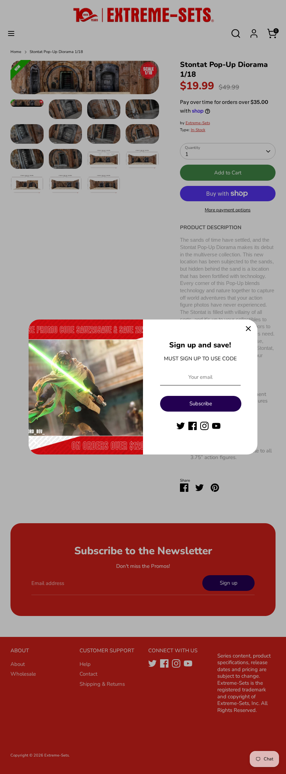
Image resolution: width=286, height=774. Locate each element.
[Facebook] (192, 426)
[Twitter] (180, 426)
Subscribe (200, 403)
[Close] (248, 328)
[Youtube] (216, 426)
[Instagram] (204, 426)
